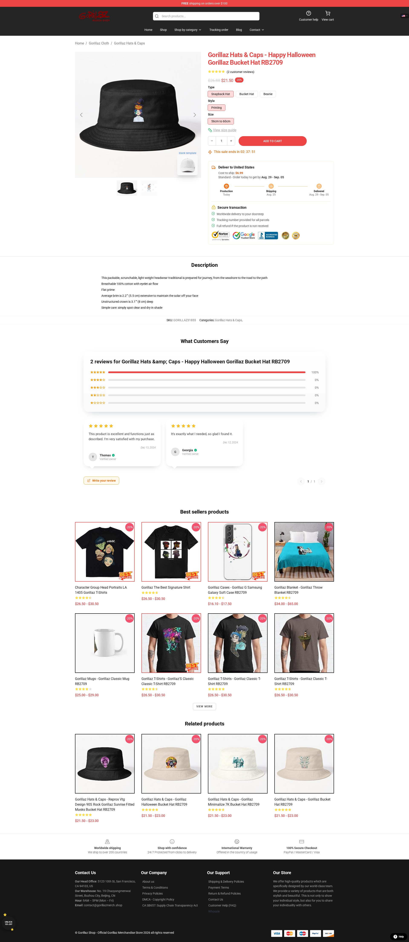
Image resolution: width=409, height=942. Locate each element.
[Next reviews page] (321, 481)
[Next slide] (194, 114)
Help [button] (401, 936)
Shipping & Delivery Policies (226, 881)
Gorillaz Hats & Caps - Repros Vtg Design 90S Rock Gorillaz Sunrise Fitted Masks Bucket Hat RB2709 (104, 804)
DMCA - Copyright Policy (158, 899)
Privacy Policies (152, 893)
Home (79, 43)
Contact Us (215, 899)
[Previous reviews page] (301, 481)
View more (204, 706)
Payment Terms (218, 887)
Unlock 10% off (8, 923)
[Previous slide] (81, 114)
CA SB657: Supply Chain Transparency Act (170, 905)
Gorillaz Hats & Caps (129, 43)
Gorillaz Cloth (99, 43)
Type (211, 87)
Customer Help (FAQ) (222, 905)
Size (211, 114)
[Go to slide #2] (149, 188)
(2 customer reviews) (240, 72)
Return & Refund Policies (224, 893)
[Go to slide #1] (127, 188)
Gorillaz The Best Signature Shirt (165, 587)
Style (211, 101)
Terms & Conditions (155, 887)
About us (148, 881)
